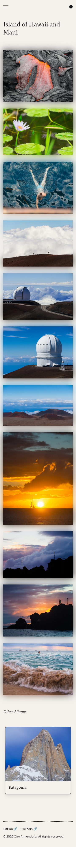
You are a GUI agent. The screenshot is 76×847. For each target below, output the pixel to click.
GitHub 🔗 (10, 829)
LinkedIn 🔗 (29, 829)
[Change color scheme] (71, 6)
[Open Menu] (6, 6)
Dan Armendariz (25, 836)
